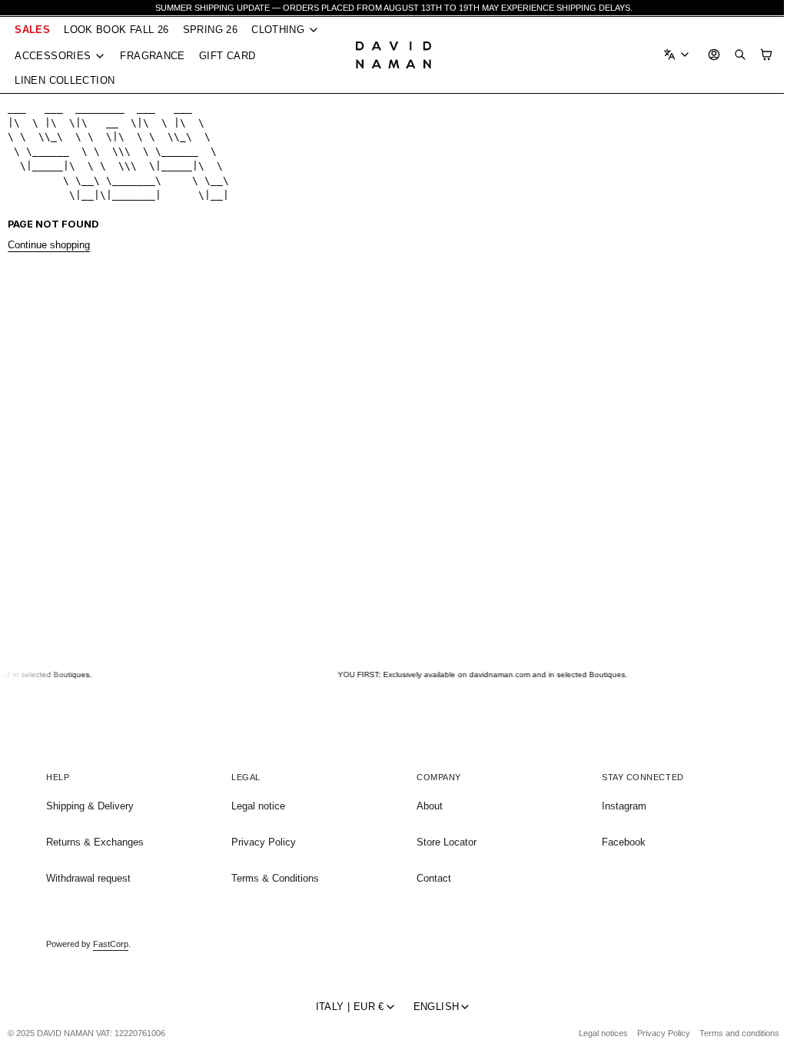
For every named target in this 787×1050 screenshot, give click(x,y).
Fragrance (152, 55)
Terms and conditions (732, 1033)
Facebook (618, 842)
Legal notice (257, 806)
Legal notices (595, 1033)
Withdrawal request (88, 878)
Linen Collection (65, 80)
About (426, 806)
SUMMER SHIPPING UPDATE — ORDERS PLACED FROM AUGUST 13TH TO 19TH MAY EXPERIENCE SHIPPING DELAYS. (394, 7)
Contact (430, 878)
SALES (32, 29)
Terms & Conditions (273, 878)
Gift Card (227, 55)
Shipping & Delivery (90, 806)
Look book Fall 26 (116, 29)
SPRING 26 (210, 29)
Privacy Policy (262, 842)
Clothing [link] (277, 30)
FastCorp (110, 944)
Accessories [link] (53, 56)
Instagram (618, 806)
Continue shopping (49, 245)
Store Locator (443, 842)
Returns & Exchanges (95, 842)
